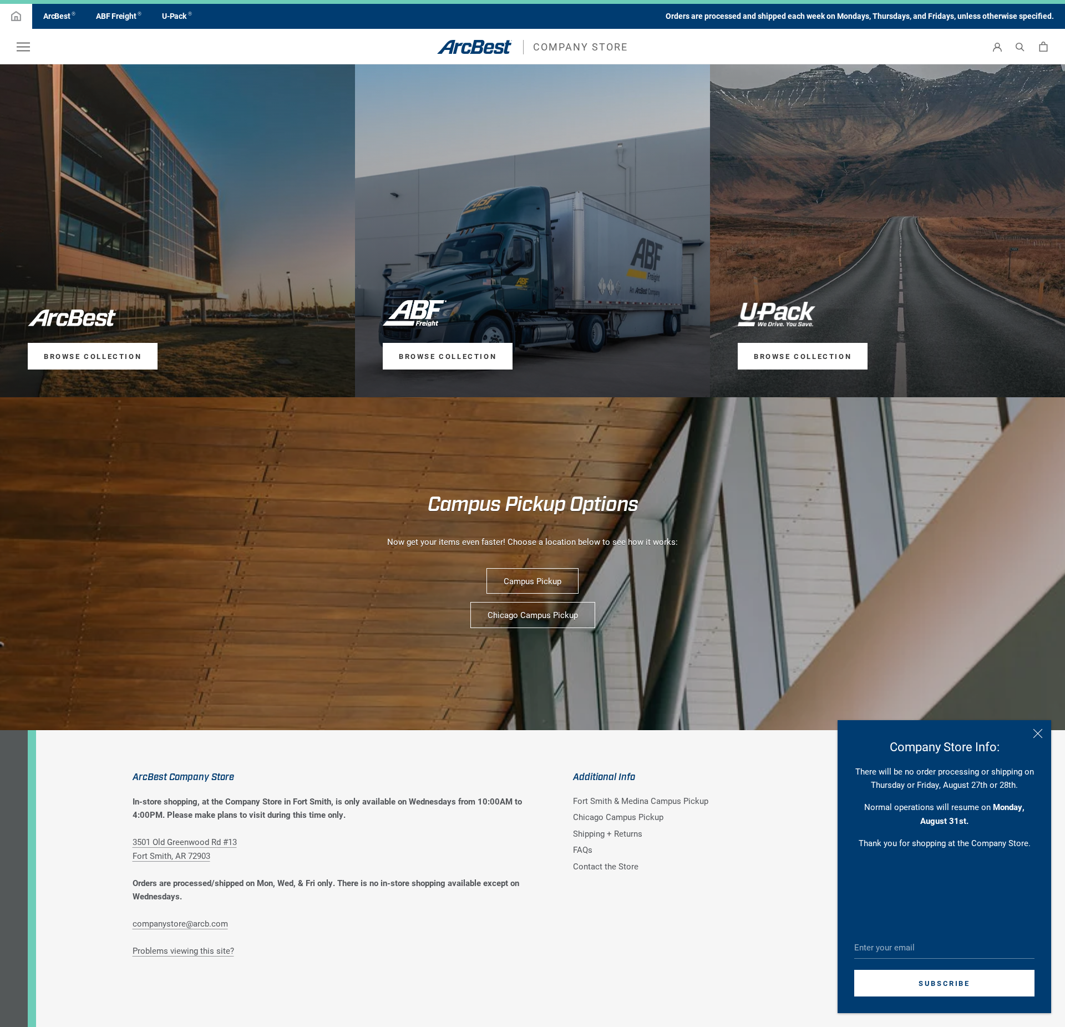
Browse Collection (92, 356)
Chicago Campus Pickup (533, 614)
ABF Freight (118, 15)
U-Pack (176, 15)
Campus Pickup (532, 580)
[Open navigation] (23, 47)
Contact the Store (605, 866)
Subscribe (944, 983)
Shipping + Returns (607, 833)
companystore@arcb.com (180, 923)
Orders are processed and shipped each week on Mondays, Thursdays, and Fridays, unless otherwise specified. (860, 16)
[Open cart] (1043, 47)
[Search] (1020, 47)
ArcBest (59, 15)
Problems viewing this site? (183, 950)
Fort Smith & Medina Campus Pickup (640, 800)
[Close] (1038, 733)
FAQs (582, 849)
